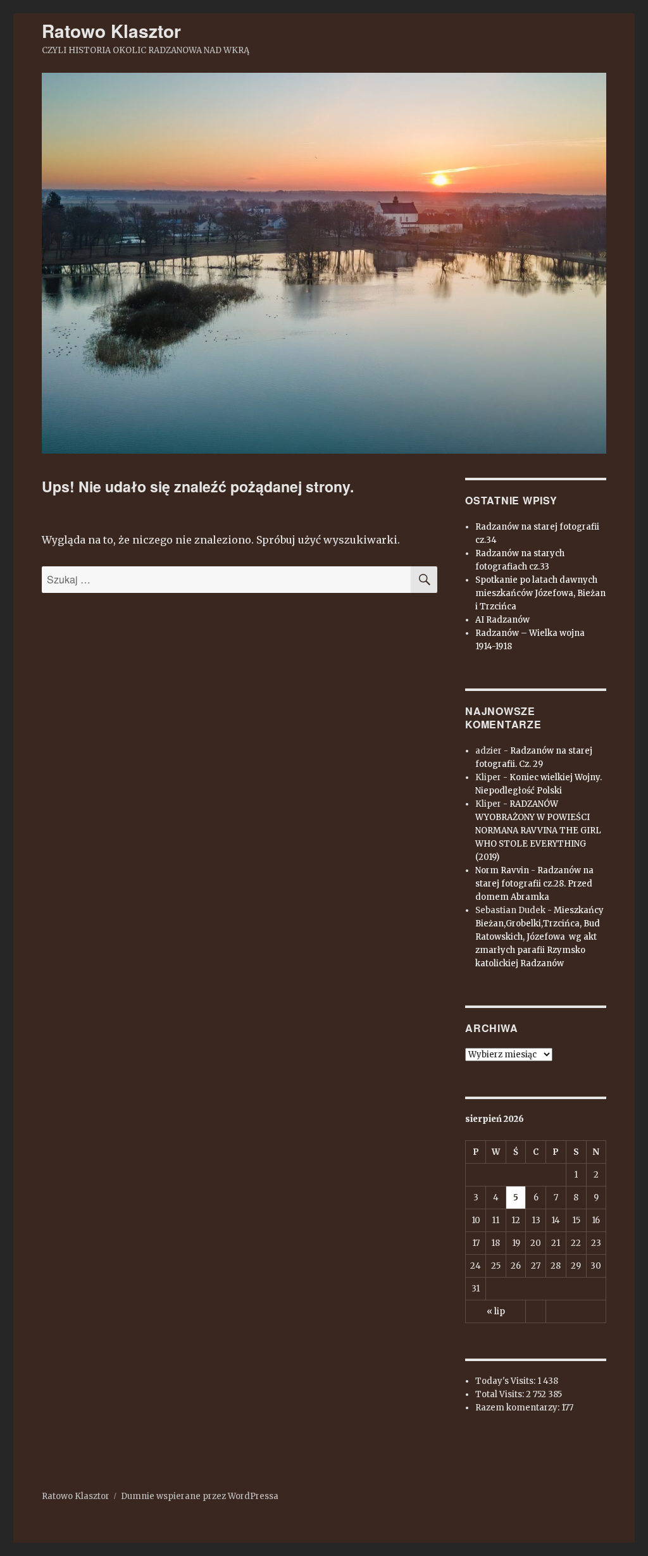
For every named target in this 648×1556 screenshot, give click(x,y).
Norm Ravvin (502, 870)
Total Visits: (500, 1394)
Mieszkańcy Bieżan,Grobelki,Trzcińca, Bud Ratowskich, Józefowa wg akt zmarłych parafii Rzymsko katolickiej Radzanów (539, 937)
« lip (496, 1311)
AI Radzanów (502, 619)
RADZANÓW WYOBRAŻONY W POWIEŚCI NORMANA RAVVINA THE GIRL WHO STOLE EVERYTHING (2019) (538, 830)
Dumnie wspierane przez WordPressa (199, 1496)
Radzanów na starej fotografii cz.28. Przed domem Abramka (534, 883)
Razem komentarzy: (518, 1407)
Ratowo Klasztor (111, 31)
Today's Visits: (506, 1381)
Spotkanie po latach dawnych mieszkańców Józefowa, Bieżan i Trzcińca (540, 593)
